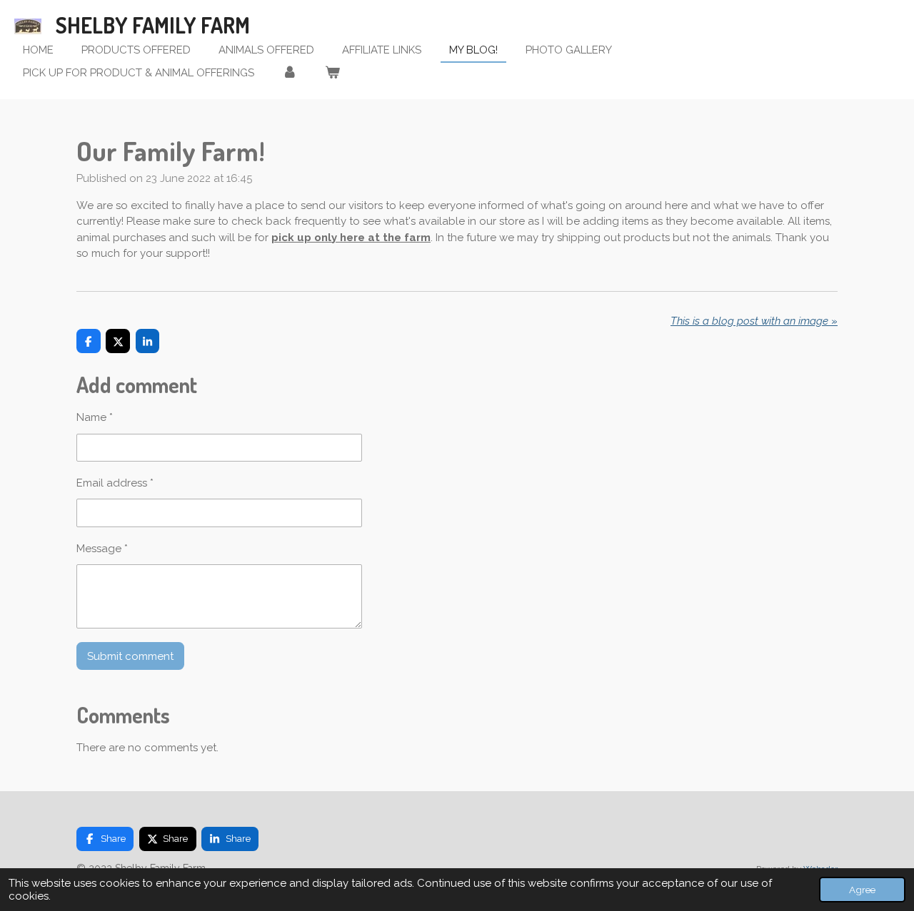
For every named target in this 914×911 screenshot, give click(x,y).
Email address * (115, 483)
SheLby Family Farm (153, 25)
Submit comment (130, 656)
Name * (94, 417)
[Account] (289, 73)
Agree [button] (862, 889)
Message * (102, 548)
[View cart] (332, 73)
